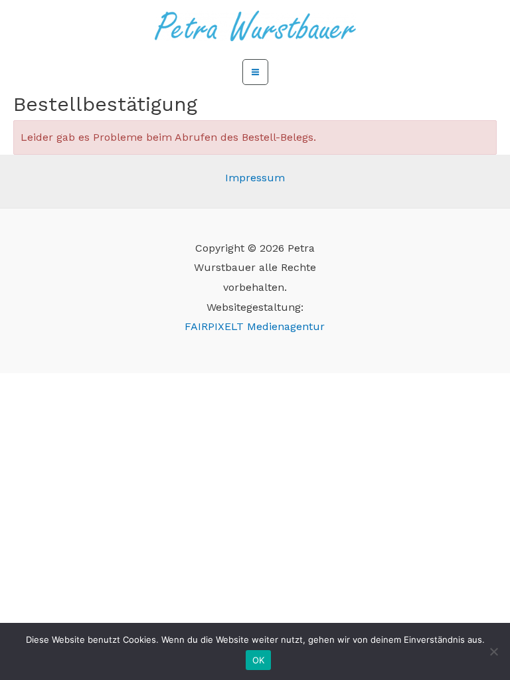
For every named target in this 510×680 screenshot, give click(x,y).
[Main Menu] (255, 72)
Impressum (255, 177)
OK (258, 660)
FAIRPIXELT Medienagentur (255, 326)
